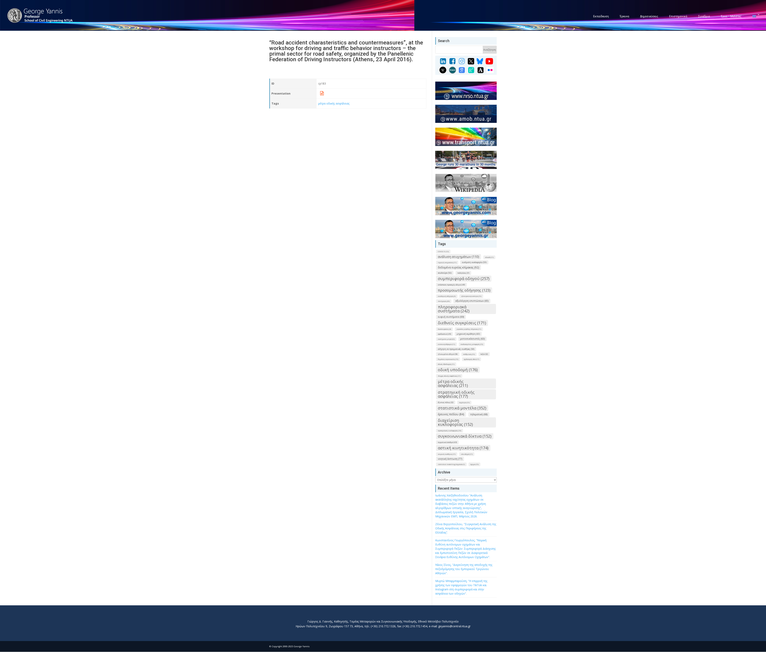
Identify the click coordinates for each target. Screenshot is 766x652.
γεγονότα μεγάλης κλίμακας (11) (469, 329)
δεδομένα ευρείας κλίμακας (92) (458, 267)
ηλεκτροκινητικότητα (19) (471, 296)
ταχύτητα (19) (464, 402)
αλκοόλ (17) (489, 257)
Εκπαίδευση (601, 16)
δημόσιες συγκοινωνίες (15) (448, 359)
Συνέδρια (704, 16)
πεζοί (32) (484, 354)
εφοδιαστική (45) (444, 334)
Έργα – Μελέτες (731, 16)
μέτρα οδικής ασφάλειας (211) (453, 383)
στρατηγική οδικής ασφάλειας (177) (456, 394)
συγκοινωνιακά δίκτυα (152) (465, 436)
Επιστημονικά (678, 16)
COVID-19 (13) (443, 251)
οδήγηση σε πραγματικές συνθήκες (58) (456, 349)
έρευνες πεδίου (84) (451, 414)
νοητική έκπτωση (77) (450, 459)
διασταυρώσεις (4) (444, 329)
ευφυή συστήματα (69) (451, 317)
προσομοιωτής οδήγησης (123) (464, 290)
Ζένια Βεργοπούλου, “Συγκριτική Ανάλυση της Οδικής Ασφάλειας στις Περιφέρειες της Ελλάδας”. (465, 528)
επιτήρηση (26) (444, 301)
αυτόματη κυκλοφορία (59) (474, 262)
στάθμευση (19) (469, 354)
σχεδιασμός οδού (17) (471, 359)
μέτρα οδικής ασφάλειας (333, 103)
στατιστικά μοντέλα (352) (462, 408)
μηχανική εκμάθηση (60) (468, 333)
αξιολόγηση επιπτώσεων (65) (472, 301)
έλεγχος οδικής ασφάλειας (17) (449, 376)
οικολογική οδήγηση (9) (447, 296)
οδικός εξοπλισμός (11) (446, 364)
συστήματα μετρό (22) (446, 339)
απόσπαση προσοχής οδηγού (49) (451, 284)
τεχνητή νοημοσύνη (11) (447, 262)
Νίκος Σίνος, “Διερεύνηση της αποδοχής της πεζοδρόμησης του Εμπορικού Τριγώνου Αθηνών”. (463, 569)
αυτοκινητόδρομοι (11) (446, 344)
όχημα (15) (474, 464)
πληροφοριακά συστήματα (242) (454, 309)
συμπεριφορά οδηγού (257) (464, 278)
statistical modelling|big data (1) (451, 464)
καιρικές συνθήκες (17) (446, 454)
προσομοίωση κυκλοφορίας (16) (449, 430)
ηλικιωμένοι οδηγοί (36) (448, 354)
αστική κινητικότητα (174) (463, 448)
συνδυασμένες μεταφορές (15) (472, 344)
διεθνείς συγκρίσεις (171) (462, 323)
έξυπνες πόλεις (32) (445, 402)
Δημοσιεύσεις (649, 16)
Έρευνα (624, 16)
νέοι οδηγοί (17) (467, 454)
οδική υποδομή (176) (458, 369)
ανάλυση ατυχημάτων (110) (458, 256)
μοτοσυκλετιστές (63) (472, 338)
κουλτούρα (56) (445, 272)
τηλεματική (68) (479, 414)
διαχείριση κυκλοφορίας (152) (455, 422)
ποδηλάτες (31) (463, 273)
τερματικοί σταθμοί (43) (447, 442)
